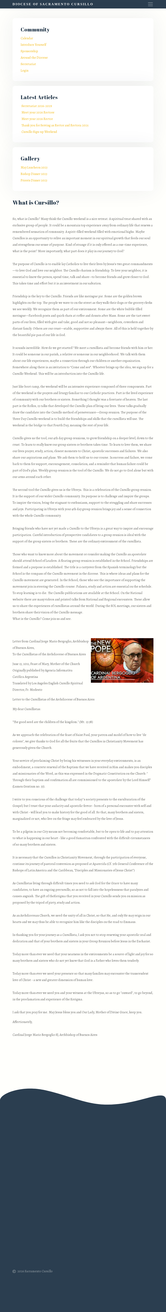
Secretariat (28, 64)
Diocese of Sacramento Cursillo (53, 4)
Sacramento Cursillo (39, 1271)
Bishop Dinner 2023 (34, 174)
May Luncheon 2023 (34, 167)
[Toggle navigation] (148, 4)
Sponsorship (29, 51)
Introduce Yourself (33, 45)
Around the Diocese (34, 57)
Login (24, 70)
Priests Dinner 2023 (34, 180)
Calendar (27, 38)
